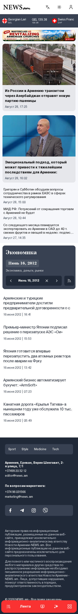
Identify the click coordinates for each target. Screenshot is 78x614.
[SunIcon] (59, 7)
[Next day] (57, 281)
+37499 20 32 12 (15, 470)
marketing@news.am (19, 496)
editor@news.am (16, 475)
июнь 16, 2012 (28, 280)
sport (12, 449)
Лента (25, 606)
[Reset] (47, 281)
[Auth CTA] (71, 7)
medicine (40, 449)
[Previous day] (11, 281)
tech (55, 449)
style (25, 449)
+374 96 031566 (15, 492)
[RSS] (69, 281)
